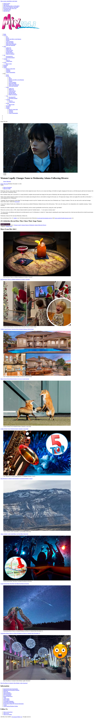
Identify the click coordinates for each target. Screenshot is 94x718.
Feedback (8, 70)
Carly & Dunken (9, 41)
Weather (5, 66)
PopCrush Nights (10, 42)
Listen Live (8, 47)
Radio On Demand (10, 53)
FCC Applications (7, 695)
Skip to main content (5, 1)
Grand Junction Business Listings (10, 706)
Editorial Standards (7, 693)
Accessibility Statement (8, 701)
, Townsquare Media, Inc (16, 716)
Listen (4, 46)
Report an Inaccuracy (8, 696)
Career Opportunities (10, 72)
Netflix (15, 218)
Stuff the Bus (6, 4)
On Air (4, 35)
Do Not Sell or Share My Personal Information (13, 703)
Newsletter (5, 65)
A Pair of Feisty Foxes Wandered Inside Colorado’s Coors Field (14, 428)
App (4, 55)
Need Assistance (6, 692)
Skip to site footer (13, 1)
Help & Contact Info (10, 68)
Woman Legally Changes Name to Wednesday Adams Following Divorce (30, 225)
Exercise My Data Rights (8, 702)
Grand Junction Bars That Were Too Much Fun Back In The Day (15, 583)
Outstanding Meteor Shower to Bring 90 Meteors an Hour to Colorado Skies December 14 (20, 633)
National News (9, 226)
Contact (5, 67)
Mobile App (8, 49)
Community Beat (7, 9)
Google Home (9, 51)
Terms (4, 697)
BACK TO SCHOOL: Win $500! (10, 7)
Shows (7, 37)
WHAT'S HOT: (6, 3)
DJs (7, 36)
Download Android (10, 57)
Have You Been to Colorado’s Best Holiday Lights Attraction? (14, 683)
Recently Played (9, 52)
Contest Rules (9, 61)
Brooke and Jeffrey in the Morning (13, 39)
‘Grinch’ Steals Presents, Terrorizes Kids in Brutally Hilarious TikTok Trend (17, 329)
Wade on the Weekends (11, 44)
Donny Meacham (4, 183)
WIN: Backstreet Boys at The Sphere (11, 6)
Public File (5, 691)
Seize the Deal (6, 10)
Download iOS (9, 56)
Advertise (8, 71)
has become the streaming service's (44, 218)
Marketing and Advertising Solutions (11, 690)
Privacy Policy (6, 700)
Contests (5, 58)
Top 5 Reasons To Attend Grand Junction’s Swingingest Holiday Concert (16, 478)
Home (4, 34)
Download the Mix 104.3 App (9, 8)
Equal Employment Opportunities (10, 688)
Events (4, 62)
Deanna (7, 40)
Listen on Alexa (9, 50)
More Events (9, 63)
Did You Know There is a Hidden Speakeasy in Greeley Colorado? (15, 279)
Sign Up (8, 60)
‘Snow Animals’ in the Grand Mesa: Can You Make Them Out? (14, 534)
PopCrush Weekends (10, 45)
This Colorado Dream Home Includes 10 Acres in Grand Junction (15, 378)
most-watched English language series (63, 218)
